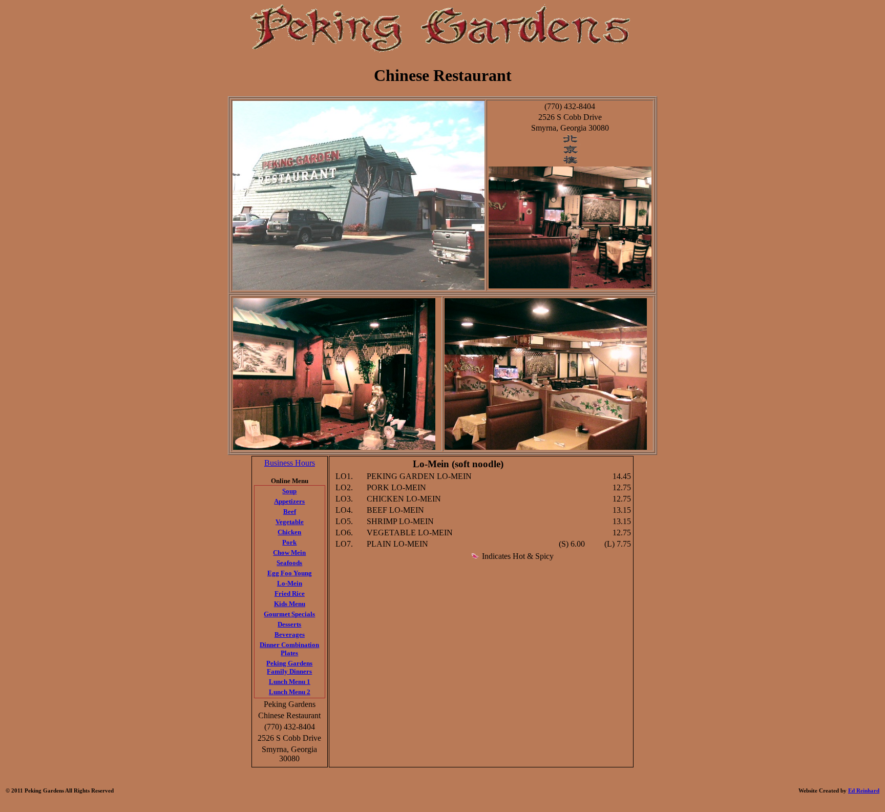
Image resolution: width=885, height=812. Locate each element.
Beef (289, 511)
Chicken (289, 532)
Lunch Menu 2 (289, 692)
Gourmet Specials (289, 614)
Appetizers (289, 501)
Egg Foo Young (289, 573)
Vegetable (290, 522)
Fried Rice (290, 593)
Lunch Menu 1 (289, 681)
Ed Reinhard (863, 790)
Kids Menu (289, 604)
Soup (289, 491)
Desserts (289, 624)
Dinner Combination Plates (289, 649)
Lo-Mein (289, 583)
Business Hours (289, 463)
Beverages (290, 634)
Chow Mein (289, 552)
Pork (289, 542)
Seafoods (289, 563)
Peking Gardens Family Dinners (289, 667)
